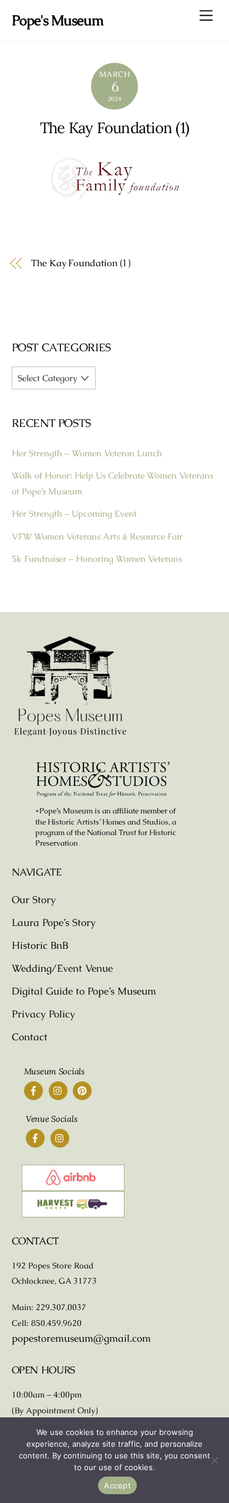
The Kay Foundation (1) (114, 127)
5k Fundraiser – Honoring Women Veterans (97, 558)
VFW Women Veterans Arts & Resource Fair (97, 536)
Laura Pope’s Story (54, 922)
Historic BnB (40, 945)
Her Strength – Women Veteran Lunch (87, 453)
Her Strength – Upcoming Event (74, 513)
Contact (30, 1036)
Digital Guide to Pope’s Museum (84, 991)
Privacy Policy (43, 1013)
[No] (214, 1460)
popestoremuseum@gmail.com (81, 1338)
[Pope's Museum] (70, 734)
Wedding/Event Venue (62, 968)
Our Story (34, 899)
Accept (117, 1485)
